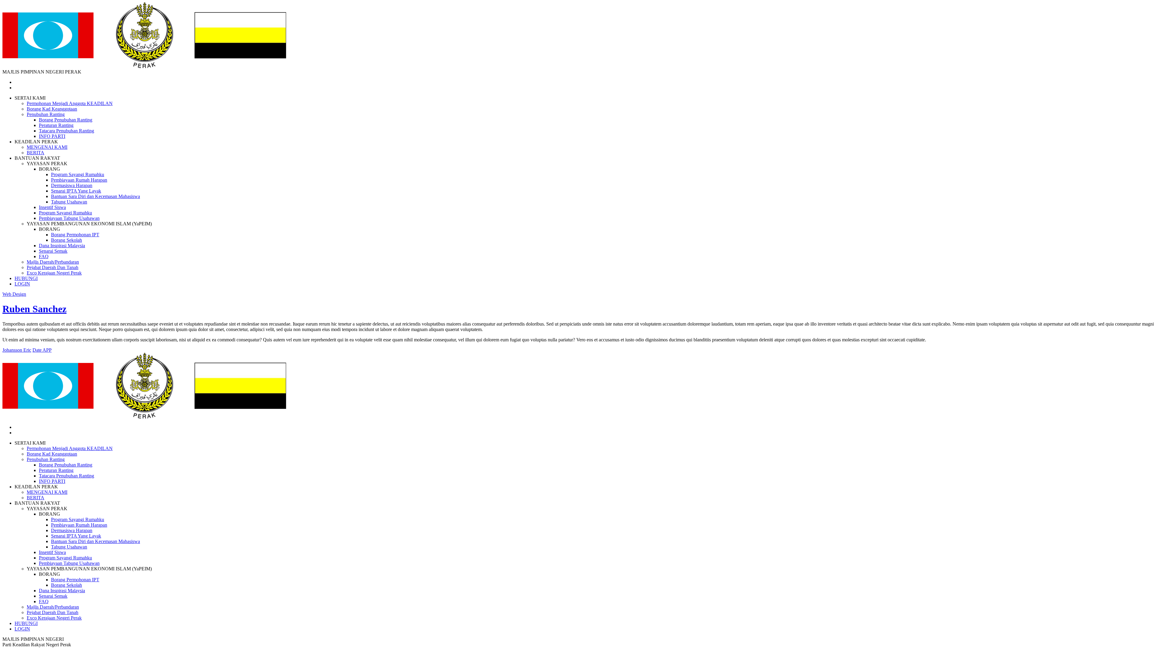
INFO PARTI (52, 136)
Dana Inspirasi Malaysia (62, 245)
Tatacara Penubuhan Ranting (66, 130)
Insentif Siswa (52, 207)
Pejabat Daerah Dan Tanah (52, 267)
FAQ (44, 256)
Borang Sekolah (66, 240)
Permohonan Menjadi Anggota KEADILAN (70, 103)
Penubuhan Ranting (46, 114)
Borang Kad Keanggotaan (52, 108)
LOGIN (22, 283)
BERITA (35, 152)
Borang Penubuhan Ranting (65, 119)
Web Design (14, 294)
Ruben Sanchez (34, 308)
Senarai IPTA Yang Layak (76, 190)
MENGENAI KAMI (47, 147)
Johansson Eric (16, 350)
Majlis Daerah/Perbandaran (53, 262)
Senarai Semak (53, 251)
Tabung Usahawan (69, 201)
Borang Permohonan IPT (75, 234)
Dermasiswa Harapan (71, 185)
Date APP (42, 350)
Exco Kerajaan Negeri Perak (54, 272)
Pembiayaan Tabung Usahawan (69, 218)
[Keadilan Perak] (144, 66)
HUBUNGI (26, 278)
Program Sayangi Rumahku (77, 174)
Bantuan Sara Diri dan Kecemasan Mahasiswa (95, 196)
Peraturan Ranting (56, 125)
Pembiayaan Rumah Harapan (79, 180)
